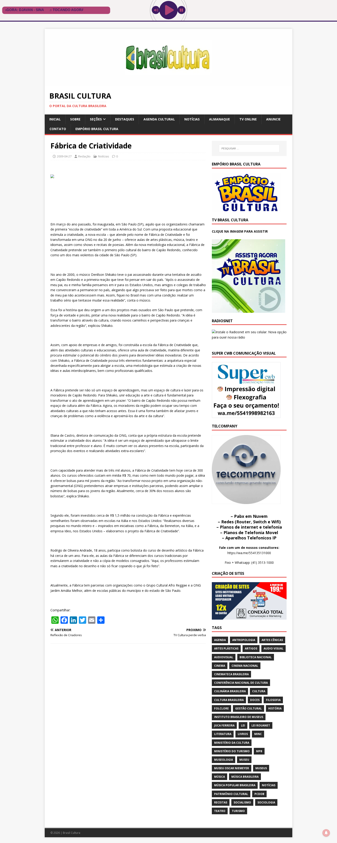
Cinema (219, 666)
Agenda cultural (159, 119)
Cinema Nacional (245, 666)
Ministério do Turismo (232, 751)
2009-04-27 (64, 156)
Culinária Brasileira (230, 691)
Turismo (238, 811)
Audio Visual (273, 648)
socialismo (242, 802)
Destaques (124, 119)
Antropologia (243, 640)
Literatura (222, 734)
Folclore (221, 708)
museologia (223, 760)
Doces (255, 700)
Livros (243, 734)
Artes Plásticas (226, 648)
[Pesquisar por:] (249, 148)
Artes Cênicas (272, 640)
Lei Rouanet (260, 725)
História (275, 708)
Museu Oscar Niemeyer (231, 768)
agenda (220, 640)
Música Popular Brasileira (234, 785)
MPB (259, 751)
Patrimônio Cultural (231, 794)
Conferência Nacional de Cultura (241, 683)
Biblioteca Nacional (256, 657)
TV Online (248, 119)
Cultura (258, 691)
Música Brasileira (245, 777)
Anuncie (273, 119)
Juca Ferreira (224, 725)
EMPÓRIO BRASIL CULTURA (96, 129)
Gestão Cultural (248, 708)
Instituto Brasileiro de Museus (238, 717)
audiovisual (223, 657)
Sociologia (266, 802)
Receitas (220, 802)
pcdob (259, 794)
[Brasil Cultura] (168, 84)
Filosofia (273, 700)
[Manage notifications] (326, 833)
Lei (243, 725)
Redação (84, 156)
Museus (261, 768)
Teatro (219, 811)
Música (219, 777)
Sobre (75, 119)
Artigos (251, 648)
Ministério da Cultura (231, 743)
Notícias (192, 119)
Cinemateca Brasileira (231, 674)
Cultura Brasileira (229, 700)
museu (244, 760)
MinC (258, 734)
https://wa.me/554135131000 (249, 553)
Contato (58, 129)
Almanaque (219, 119)
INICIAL (55, 119)
